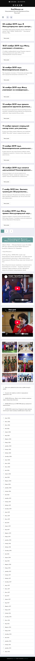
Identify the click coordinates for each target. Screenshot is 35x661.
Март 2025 (7, 477)
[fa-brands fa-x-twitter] (15, 5)
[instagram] (19, 5)
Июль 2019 (7, 515)
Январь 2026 (8, 442)
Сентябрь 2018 (8, 550)
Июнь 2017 (7, 592)
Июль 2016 (7, 620)
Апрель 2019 (8, 526)
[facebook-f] (13, 5)
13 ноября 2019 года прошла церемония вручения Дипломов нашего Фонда (16, 105)
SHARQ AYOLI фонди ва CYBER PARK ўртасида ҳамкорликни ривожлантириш (17, 404)
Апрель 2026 (8, 432)
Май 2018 (7, 554)
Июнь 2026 (7, 425)
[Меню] (3, 17)
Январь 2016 (7, 630)
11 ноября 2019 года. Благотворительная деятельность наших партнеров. (17, 147)
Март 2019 (7, 529)
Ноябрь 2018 (8, 543)
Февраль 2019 (8, 533)
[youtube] (21, 5)
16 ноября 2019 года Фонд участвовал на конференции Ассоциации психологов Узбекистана (14, 88)
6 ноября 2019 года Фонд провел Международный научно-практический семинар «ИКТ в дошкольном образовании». (17, 212)
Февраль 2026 (8, 439)
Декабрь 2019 (8, 498)
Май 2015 (7, 637)
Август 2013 (7, 651)
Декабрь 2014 (8, 641)
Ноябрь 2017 (8, 575)
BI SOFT (14, 658)
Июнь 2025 (7, 467)
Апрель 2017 (7, 599)
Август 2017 (7, 585)
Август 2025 (7, 460)
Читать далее (6, 38)
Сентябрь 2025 (8, 456)
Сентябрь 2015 (8, 634)
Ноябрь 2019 (8, 501)
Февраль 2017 (8, 606)
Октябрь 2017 (8, 578)
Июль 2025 (7, 463)
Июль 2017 (7, 589)
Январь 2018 (7, 568)
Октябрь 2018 (8, 547)
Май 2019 (7, 522)
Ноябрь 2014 (8, 644)
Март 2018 (7, 561)
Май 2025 (7, 470)
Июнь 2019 (7, 519)
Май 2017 (7, 595)
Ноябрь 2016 (8, 613)
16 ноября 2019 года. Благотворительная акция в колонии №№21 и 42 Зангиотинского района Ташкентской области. (14, 68)
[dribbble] (17, 5)
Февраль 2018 (8, 564)
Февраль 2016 (8, 627)
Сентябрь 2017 (8, 582)
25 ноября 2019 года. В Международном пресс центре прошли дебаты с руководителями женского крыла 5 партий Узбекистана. (17, 25)
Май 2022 (7, 494)
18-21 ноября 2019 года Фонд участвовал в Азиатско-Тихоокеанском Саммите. (15, 47)
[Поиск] (7, 17)
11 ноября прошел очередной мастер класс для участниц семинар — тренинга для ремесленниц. (15, 127)
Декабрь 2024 (8, 488)
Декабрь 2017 (8, 571)
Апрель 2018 (8, 557)
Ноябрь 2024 (8, 491)
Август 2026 (7, 418)
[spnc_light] (11, 17)
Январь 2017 (7, 609)
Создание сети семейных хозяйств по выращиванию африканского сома (15, 393)
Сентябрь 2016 (8, 616)
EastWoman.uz (17, 9)
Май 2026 (7, 428)
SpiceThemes (25, 658)
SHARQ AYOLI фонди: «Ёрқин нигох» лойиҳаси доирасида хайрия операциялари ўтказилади (17, 399)
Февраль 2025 (8, 481)
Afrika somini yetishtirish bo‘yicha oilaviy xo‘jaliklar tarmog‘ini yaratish (16, 388)
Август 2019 (7, 512)
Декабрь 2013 (8, 648)
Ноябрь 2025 (8, 449)
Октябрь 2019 (8, 505)
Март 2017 (7, 603)
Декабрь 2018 (8, 540)
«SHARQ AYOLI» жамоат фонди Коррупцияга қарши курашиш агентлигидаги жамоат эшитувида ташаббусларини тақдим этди (17, 409)
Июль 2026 (7, 421)
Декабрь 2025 (8, 446)
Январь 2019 (7, 536)
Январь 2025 (8, 484)
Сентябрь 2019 (8, 508)
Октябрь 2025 (8, 453)
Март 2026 (7, 435)
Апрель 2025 (8, 474)
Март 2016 (7, 623)
